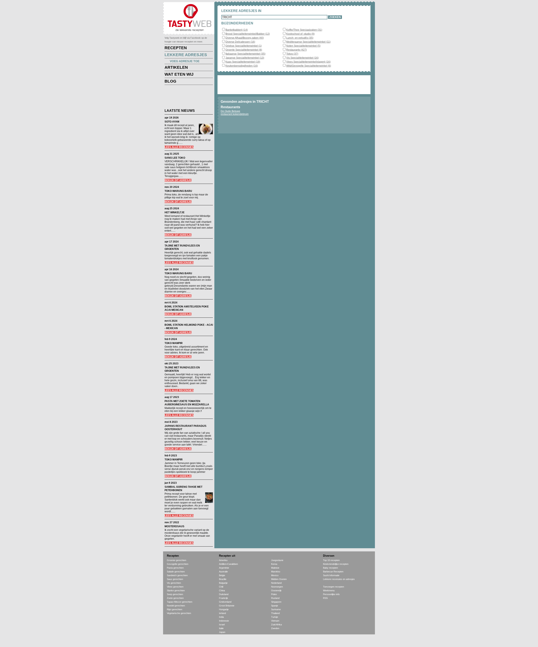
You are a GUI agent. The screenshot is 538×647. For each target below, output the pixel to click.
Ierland (222, 613)
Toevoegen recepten (333, 586)
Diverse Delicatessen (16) (240, 41)
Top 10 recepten (331, 560)
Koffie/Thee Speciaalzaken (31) (304, 29)
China (222, 590)
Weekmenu (329, 590)
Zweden (275, 628)
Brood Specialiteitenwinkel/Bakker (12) (247, 33)
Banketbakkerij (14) (236, 29)
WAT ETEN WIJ (179, 74)
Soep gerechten (175, 594)
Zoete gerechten (175, 598)
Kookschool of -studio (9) (300, 33)
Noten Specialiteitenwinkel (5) (303, 45)
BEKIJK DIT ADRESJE (178, 180)
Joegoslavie (277, 560)
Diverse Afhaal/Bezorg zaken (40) (244, 37)
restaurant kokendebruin (235, 114)
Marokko (275, 571)
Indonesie (224, 620)
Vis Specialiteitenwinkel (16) (302, 57)
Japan (222, 632)
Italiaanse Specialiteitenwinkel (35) (245, 53)
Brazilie (222, 579)
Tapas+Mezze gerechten (179, 602)
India (221, 617)
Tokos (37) (292, 53)
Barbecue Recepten (333, 571)
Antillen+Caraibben (228, 564)
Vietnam (275, 620)
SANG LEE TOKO (175, 157)
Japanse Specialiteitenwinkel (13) (244, 57)
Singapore (276, 602)
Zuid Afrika (276, 624)
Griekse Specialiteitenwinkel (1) (243, 45)
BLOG (170, 81)
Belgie (222, 575)
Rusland (275, 598)
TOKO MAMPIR (174, 343)
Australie (223, 571)
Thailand (275, 613)
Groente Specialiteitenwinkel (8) (243, 49)
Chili (221, 586)
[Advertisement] (186, 97)
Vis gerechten (174, 583)
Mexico (274, 575)
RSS (325, 598)
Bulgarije (223, 583)
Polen (274, 594)
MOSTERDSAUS (174, 526)
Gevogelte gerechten (177, 564)
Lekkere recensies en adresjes (339, 579)
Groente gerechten (176, 560)
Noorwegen (277, 586)
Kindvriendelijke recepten (335, 564)
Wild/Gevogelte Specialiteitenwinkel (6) (308, 65)
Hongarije (224, 609)
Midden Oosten (279, 579)
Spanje (274, 605)
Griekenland (225, 602)
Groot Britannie (226, 605)
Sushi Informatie (331, 575)
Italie (221, 628)
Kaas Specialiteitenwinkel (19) (242, 61)
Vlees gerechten (175, 586)
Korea (274, 564)
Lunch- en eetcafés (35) (299, 37)
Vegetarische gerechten (179, 613)
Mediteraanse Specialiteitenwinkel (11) (308, 41)
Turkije (274, 617)
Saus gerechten (175, 579)
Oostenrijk (276, 590)
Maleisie (275, 568)
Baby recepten (330, 568)
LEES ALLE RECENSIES (179, 147)
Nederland (276, 583)
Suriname (276, 609)
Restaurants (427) (296, 49)
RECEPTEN (176, 48)
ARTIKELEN (176, 67)
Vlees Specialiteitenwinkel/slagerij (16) (308, 61)
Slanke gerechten (176, 590)
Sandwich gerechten (177, 575)
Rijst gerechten (174, 609)
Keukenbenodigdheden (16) (241, 65)
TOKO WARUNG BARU (178, 191)
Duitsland (223, 594)
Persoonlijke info (331, 594)
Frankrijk (223, 598)
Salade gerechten (176, 571)
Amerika (223, 560)
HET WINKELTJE (175, 212)
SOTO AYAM (172, 121)
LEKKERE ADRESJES (186, 55)
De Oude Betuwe (230, 111)
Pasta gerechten (175, 568)
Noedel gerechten (176, 605)
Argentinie (224, 568)
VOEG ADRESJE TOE (184, 61)
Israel (222, 624)
